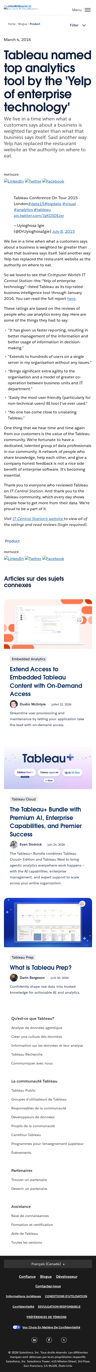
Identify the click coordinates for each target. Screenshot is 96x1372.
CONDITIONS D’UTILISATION (66, 1296)
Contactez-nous (48, 1286)
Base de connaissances (30, 1216)
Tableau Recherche (27, 1054)
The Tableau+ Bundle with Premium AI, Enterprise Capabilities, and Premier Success (46, 822)
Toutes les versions (26, 1242)
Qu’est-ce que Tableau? (32, 1018)
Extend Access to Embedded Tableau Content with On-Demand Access (46, 681)
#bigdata (52, 203)
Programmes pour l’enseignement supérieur (47, 1143)
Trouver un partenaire (29, 1180)
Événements (21, 1152)
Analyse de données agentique (36, 1027)
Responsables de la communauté (38, 1108)
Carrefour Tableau (26, 1135)
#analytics (23, 209)
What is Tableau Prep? (41, 967)
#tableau (42, 209)
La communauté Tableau (34, 1081)
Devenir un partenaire (29, 1188)
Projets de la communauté (33, 1126)
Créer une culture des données (36, 1036)
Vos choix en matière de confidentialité (51, 1327)
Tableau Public (23, 1090)
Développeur (66, 1276)
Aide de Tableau (24, 1233)
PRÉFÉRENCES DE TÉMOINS (46, 1317)
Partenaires (21, 1170)
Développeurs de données (32, 1117)
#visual (69, 203)
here (71, 298)
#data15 (36, 203)
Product (35, 24)
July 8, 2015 (63, 231)
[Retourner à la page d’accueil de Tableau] (21, 9)
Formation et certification (32, 1224)
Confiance (27, 1276)
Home (12, 24)
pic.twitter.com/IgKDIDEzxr (39, 215)
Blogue (22, 24)
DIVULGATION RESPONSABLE (59, 1306)
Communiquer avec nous (32, 1063)
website (38, 518)
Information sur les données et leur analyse (47, 1045)
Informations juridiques (23, 1296)
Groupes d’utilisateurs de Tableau (38, 1099)
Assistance (21, 1206)
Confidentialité (23, 1306)
